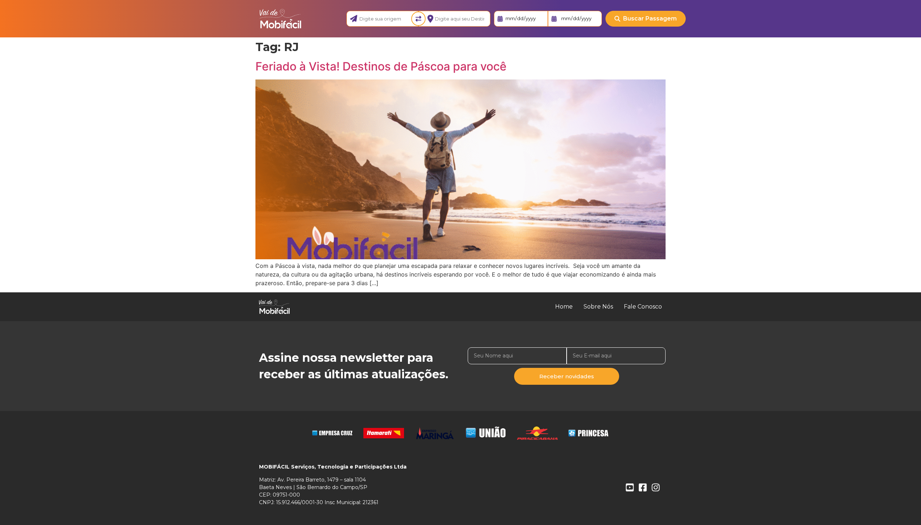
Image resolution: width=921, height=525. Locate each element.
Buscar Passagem (650, 18)
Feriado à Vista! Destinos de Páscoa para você (381, 66)
